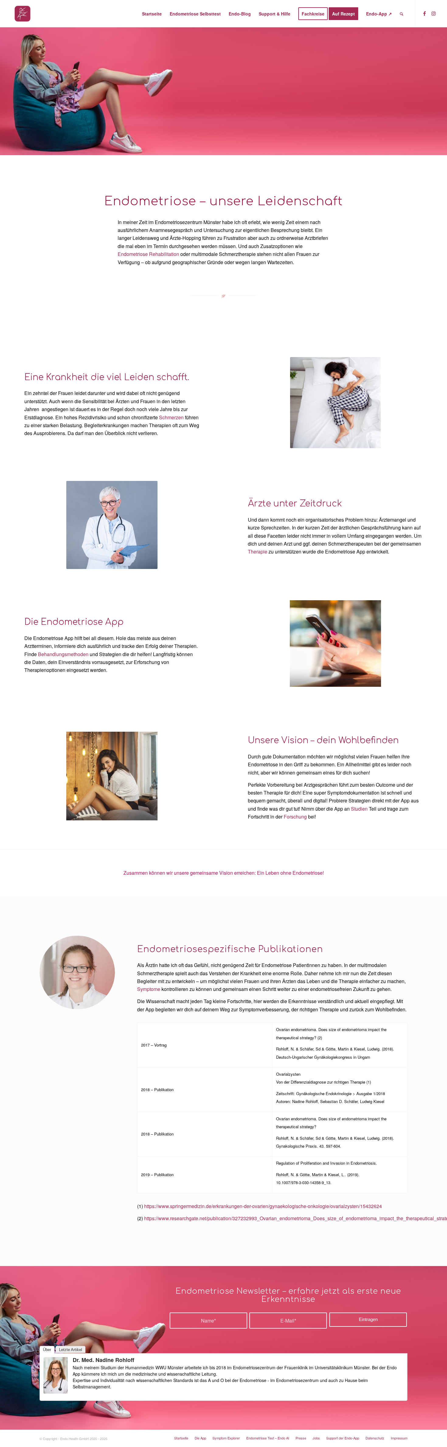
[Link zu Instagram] (433, 13)
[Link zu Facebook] (424, 13)
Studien (359, 808)
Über (47, 1349)
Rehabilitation (164, 253)
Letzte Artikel (70, 1349)
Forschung (295, 816)
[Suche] (401, 13)
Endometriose (133, 253)
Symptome (148, 989)
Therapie (257, 551)
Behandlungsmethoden (63, 654)
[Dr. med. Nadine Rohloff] (55, 1391)
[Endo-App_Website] (22, 13)
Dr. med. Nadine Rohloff (103, 1360)
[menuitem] (152, 13)
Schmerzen (171, 417)
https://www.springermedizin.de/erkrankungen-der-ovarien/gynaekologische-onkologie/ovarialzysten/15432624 (263, 1206)
